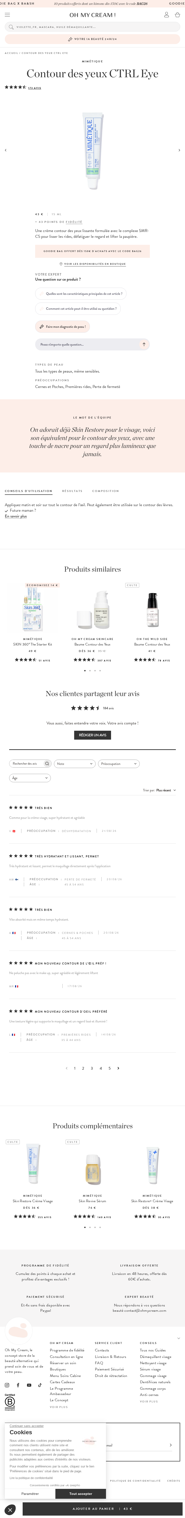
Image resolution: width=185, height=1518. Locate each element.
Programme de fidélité (67, 1350)
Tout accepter (80, 1494)
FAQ (99, 1363)
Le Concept (59, 1400)
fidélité (74, 222)
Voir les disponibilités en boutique (95, 264)
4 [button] (100, 670)
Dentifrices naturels (155, 1382)
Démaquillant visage (155, 1356)
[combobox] (75, 764)
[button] (10, 1510)
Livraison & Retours (110, 1356)
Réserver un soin (63, 1363)
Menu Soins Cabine (65, 1375)
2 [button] (90, 670)
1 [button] (85, 670)
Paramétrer (30, 1494)
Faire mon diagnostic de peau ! (66, 326)
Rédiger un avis (92, 735)
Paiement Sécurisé (109, 1369)
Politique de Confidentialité (135, 1481)
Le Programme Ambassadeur (61, 1391)
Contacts (102, 1350)
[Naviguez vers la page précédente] (67, 1068)
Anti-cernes (149, 1394)
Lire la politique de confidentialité (31, 1478)
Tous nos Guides (153, 1350)
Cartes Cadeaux (62, 1382)
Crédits (173, 1481)
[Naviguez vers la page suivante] (118, 1068)
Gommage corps (153, 1388)
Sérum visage (150, 1369)
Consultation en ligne (66, 1356)
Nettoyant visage (153, 1363)
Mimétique (92, 61)
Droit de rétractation (111, 1375)
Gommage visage (153, 1375)
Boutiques (58, 1369)
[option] (92, 251)
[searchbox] (26, 763)
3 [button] (95, 670)
